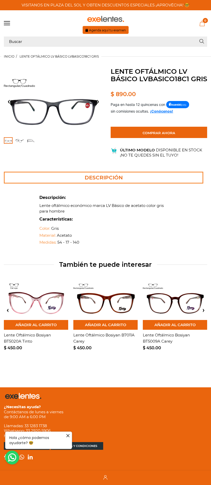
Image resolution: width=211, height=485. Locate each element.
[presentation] (8, 310)
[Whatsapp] (21, 457)
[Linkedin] (30, 457)
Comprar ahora (159, 133)
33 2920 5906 (38, 430)
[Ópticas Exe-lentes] (105, 19)
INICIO (9, 56)
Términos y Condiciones (77, 446)
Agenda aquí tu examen (107, 30)
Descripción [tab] (104, 178)
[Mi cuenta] (105, 477)
